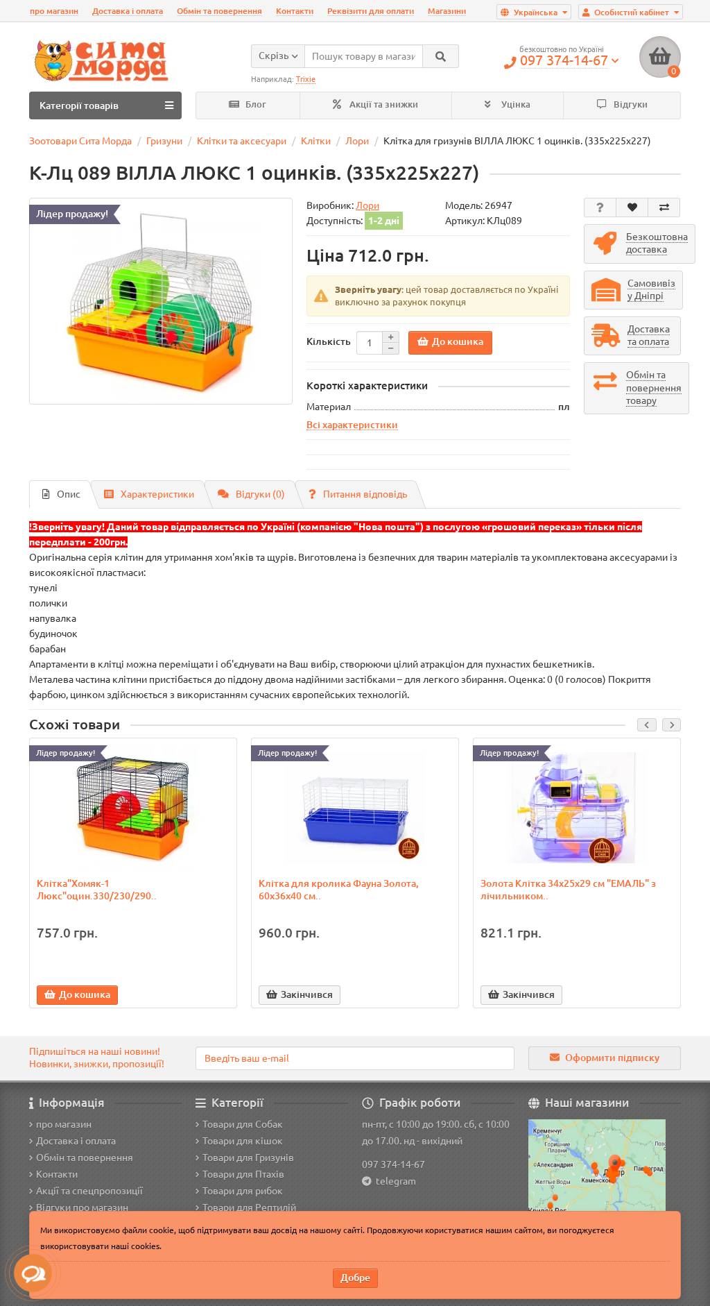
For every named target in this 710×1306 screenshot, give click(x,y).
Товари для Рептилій (249, 1207)
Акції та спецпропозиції (89, 1190)
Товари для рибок (242, 1190)
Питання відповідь (365, 494)
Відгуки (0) (260, 494)
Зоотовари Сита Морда (80, 140)
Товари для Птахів (243, 1174)
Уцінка (514, 104)
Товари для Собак (242, 1124)
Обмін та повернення (219, 10)
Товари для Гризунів (248, 1157)
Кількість (328, 341)
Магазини (447, 10)
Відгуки (630, 104)
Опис (68, 494)
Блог (254, 104)
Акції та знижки (382, 104)
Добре (355, 1277)
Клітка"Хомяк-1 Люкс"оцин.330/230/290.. (97, 889)
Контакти (294, 10)
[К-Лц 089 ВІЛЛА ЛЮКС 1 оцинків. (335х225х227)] (161, 301)
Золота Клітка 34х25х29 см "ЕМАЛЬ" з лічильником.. (568, 889)
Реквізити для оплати (370, 10)
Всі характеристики (352, 424)
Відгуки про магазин (82, 1207)
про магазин (54, 10)
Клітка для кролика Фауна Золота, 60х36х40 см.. (339, 889)
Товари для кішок (242, 1140)
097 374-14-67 (393, 1164)
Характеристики (157, 494)
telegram (394, 1181)
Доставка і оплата (127, 10)
